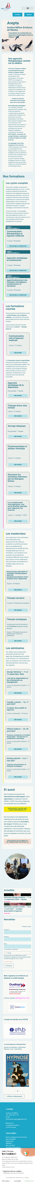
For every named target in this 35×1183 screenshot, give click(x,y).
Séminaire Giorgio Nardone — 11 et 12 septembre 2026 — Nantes (17, 898)
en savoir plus (8, 961)
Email (9, 953)
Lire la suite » (7, 901)
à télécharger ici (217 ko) (22, 998)
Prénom (6, 936)
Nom (5, 943)
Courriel (7, 929)
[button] (27, 8)
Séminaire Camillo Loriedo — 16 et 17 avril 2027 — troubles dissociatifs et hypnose (17, 909)
